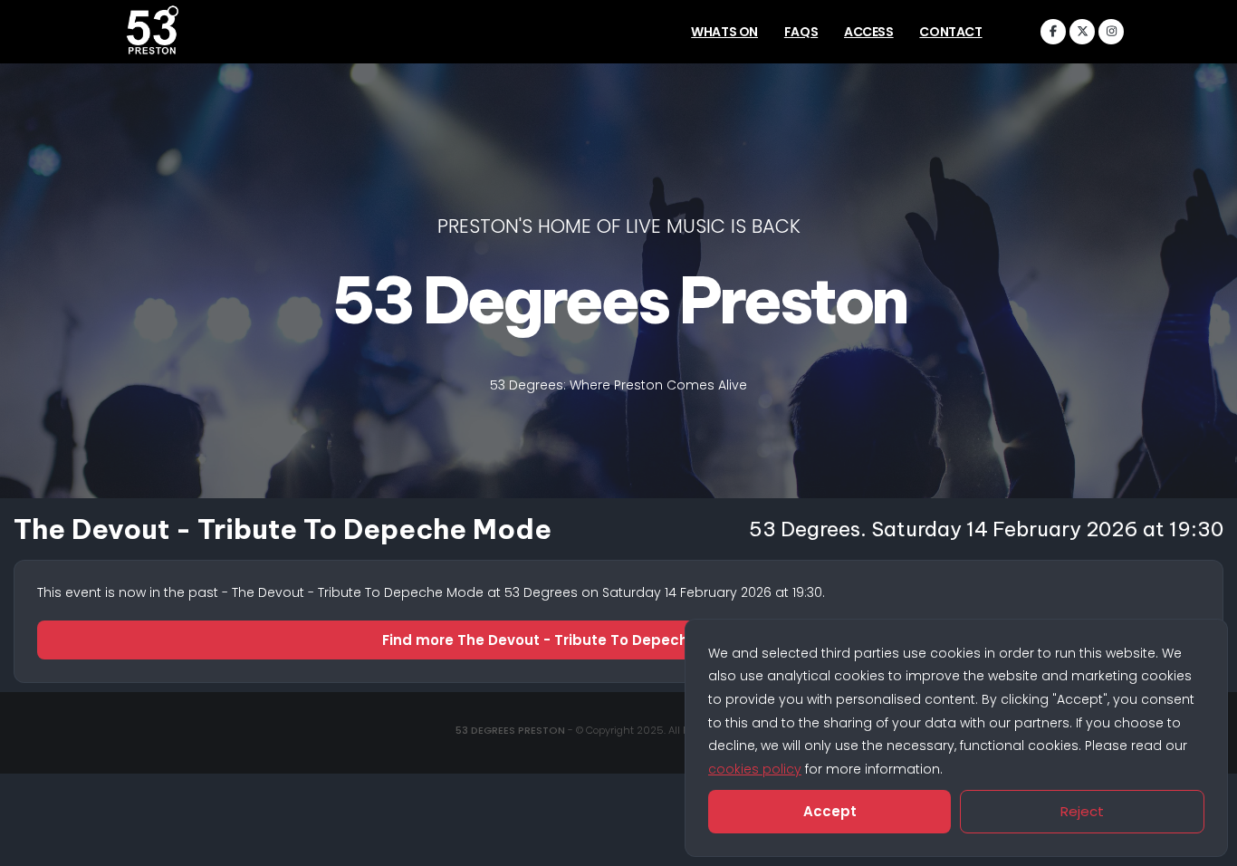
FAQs (801, 32)
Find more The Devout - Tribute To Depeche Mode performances (619, 640)
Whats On (724, 32)
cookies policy (754, 769)
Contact (950, 32)
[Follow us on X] (1082, 31)
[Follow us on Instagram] (1111, 31)
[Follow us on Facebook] (1053, 31)
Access (869, 32)
